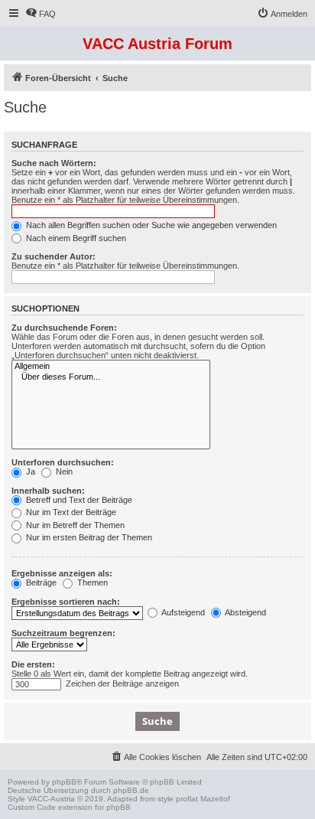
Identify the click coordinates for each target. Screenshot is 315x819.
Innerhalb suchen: (48, 490)
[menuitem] (40, 14)
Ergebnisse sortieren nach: (65, 601)
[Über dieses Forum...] (111, 377)
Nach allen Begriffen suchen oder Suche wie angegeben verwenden (150, 225)
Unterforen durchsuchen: (62, 462)
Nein (63, 471)
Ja (29, 471)
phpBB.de (131, 790)
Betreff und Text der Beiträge (78, 499)
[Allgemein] (111, 366)
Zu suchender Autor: (53, 256)
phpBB (64, 782)
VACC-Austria (51, 799)
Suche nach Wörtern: (53, 163)
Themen (91, 582)
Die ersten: (33, 664)
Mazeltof (215, 799)
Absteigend (244, 612)
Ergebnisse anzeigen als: (61, 573)
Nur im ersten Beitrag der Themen (88, 537)
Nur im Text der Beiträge (70, 512)
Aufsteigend (182, 612)
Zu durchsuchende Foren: (64, 327)
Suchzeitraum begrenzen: (63, 633)
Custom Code (32, 807)
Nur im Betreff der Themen (74, 525)
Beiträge (40, 582)
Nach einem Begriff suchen (75, 238)
